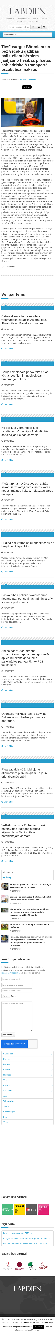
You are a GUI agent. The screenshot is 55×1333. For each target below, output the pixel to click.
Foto (5, 1117)
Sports (6, 1106)
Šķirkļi (8, 877)
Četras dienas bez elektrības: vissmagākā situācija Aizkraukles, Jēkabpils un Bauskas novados (24, 320)
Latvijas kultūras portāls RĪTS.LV (17, 1233)
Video (5, 1122)
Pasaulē (6, 1069)
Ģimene (23, 80)
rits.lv (44, 18)
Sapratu (38, 1327)
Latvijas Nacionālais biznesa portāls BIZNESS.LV (25, 1244)
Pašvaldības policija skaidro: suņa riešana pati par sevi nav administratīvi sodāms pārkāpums (27, 598)
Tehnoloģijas (8, 1101)
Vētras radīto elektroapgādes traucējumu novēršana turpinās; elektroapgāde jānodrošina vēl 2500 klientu (29, 912)
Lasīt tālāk (8, 348)
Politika (6, 1059)
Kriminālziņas (9, 1112)
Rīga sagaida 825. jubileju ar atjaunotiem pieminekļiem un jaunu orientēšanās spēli (25, 773)
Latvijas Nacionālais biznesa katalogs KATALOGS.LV (26, 1238)
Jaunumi (9, 872)
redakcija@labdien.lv (10, 973)
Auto (5, 1096)
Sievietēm (7, 1090)
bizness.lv (10, 18)
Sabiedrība (31, 80)
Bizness (6, 1064)
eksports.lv (21, 21)
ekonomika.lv (23, 18)
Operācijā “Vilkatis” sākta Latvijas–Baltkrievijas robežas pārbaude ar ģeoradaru (24, 717)
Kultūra (6, 1085)
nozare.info (34, 21)
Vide (5, 1080)
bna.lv (35, 18)
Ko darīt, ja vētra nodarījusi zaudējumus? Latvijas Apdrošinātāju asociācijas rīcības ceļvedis (25, 431)
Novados (7, 1075)
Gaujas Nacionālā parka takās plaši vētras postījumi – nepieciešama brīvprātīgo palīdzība (25, 375)
